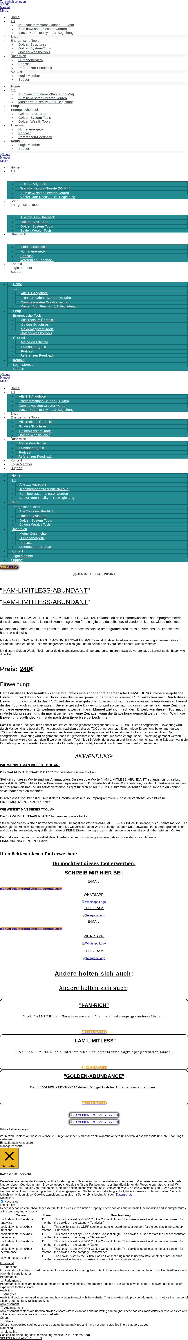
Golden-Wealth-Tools (34, 52)
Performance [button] (8, 1276)
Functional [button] (7, 1263)
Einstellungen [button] (9, 1142)
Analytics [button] (6, 1290)
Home (15, 17)
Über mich (18, 234)
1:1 (13, 21)
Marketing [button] (6, 1328)
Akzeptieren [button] (27, 1142)
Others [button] (4, 1317)
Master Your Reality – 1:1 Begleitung (46, 33)
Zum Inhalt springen (13, 1)
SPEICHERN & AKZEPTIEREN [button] (21, 1338)
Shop (15, 36)
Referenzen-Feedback (35, 68)
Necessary (11, 1201)
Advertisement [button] (9, 1304)
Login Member (21, 268)
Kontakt (16, 264)
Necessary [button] (7, 1197)
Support (24, 79)
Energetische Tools (25, 205)
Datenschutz (124, 1194)
